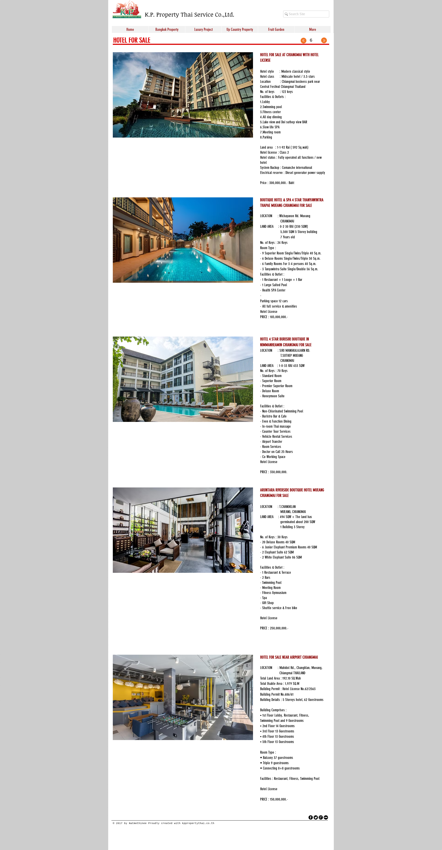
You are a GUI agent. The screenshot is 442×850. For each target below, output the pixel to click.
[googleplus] (321, 817)
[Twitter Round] (316, 817)
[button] (183, 95)
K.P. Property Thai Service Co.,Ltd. (189, 14)
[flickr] (326, 817)
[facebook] (310, 817)
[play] (243, 133)
